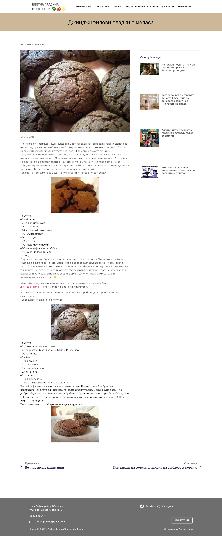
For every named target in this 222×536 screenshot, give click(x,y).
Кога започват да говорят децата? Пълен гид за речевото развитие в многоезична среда (177, 99)
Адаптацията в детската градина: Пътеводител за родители (177, 133)
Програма (102, 6)
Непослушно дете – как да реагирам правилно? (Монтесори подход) (178, 67)
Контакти (184, 6)
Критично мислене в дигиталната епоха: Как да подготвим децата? (178, 170)
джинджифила (29, 286)
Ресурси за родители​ (140, 6)
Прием (117, 6)
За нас (166, 6)
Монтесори (84, 6)
